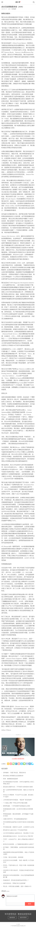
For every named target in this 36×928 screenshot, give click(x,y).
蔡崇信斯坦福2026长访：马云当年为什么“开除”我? (18, 836)
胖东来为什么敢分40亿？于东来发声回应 (15, 830)
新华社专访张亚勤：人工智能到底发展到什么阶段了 (18, 844)
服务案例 (12, 917)
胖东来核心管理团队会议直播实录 (13, 775)
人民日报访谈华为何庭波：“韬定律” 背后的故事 (17, 800)
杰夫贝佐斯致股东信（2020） (12, 7)
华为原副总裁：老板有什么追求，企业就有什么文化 (18, 827)
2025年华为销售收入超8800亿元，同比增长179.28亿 (18, 833)
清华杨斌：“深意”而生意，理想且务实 (14, 772)
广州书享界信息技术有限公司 (18, 925)
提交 (29, 904)
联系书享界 (23, 917)
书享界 (18, 2)
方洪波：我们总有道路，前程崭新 (13, 857)
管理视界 (14, 9)
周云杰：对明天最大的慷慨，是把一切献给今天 (17, 886)
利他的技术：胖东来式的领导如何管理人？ (16, 880)
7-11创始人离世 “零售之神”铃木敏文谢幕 (15, 803)
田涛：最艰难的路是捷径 (10, 778)
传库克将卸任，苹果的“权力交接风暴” (14, 883)
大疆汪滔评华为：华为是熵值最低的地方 (15, 819)
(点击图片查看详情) (18, 758)
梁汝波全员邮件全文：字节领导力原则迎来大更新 (18, 787)
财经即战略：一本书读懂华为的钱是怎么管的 (16, 806)
